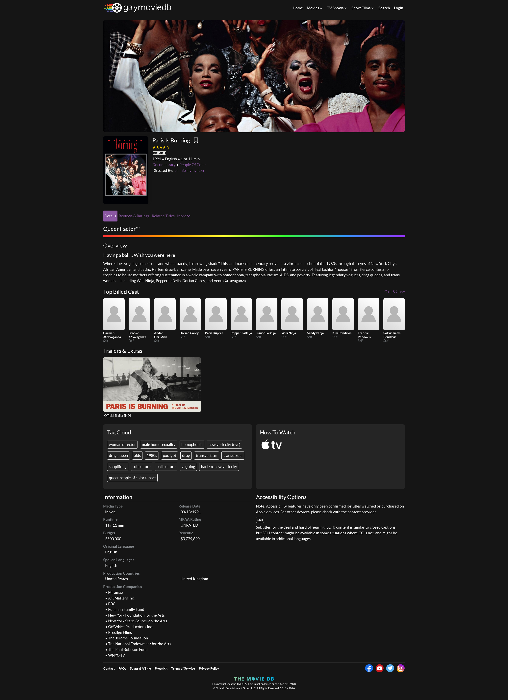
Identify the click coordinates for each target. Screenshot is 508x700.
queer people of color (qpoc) (132, 478)
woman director (122, 444)
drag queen (118, 455)
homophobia (192, 444)
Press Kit (161, 668)
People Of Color (192, 164)
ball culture (166, 466)
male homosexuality (158, 444)
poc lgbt (169, 455)
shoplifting (118, 466)
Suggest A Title (140, 668)
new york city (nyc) (224, 444)
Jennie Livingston (189, 170)
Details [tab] (110, 216)
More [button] (182, 216)
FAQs (122, 668)
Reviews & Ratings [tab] (134, 216)
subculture (142, 466)
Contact (109, 668)
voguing (188, 466)
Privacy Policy (209, 668)
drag (186, 455)
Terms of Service (183, 668)
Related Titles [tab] (163, 216)
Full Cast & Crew (391, 292)
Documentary (164, 164)
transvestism (206, 455)
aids (137, 455)
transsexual (232, 455)
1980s (152, 455)
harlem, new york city (219, 466)
